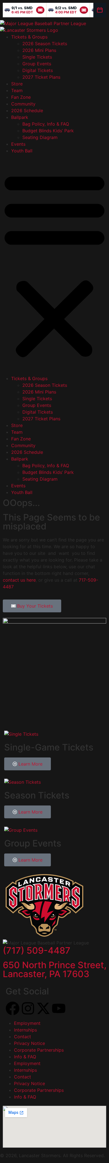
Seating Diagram (40, 137)
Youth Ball (21, 151)
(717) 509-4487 (36, 950)
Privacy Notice (29, 1043)
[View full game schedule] (99, 10)
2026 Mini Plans (39, 50)
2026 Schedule (27, 110)
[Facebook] (13, 1008)
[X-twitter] (43, 1008)
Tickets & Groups (29, 37)
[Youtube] (59, 1008)
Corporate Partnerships (39, 1050)
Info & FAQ (25, 1056)
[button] (54, 264)
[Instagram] (28, 1008)
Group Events (36, 63)
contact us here (19, 580)
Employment (27, 1023)
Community (23, 104)
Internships (25, 1030)
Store (17, 84)
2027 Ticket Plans (41, 77)
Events (18, 144)
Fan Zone (21, 97)
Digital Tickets (37, 70)
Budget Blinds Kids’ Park (48, 130)
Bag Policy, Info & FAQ (45, 124)
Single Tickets (37, 57)
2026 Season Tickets (44, 43)
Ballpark (19, 117)
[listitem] (24, 10)
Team (17, 90)
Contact (22, 1036)
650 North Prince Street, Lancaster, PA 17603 (54, 969)
